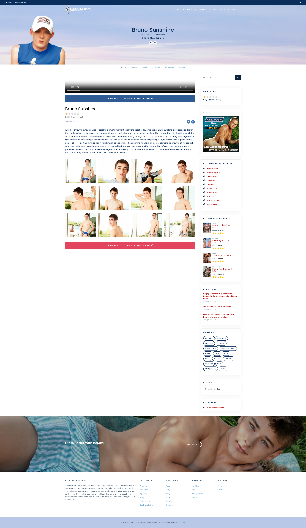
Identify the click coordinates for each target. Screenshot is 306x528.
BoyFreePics (8, 2)
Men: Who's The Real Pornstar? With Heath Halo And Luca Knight (218, 315)
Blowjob (221, 343)
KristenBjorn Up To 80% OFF (221, 241)
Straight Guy (210, 369)
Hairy (226, 353)
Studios (213, 10)
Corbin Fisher (212, 192)
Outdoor (228, 358)
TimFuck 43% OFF (221, 255)
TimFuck (210, 184)
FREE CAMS (224, 10)
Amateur (209, 338)
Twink (223, 369)
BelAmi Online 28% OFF (221, 226)
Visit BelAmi (192, 444)
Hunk (207, 358)
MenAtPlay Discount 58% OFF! (222, 270)
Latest (144, 67)
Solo (219, 364)
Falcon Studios (213, 200)
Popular (149, 35)
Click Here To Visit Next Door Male (129, 98)
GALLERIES (187, 10)
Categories (200, 10)
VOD (234, 10)
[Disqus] (130, 284)
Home (177, 10)
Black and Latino (228, 348)
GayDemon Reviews (215, 408)
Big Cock (209, 343)
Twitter (221, 490)
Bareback (221, 338)
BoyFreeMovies (20, 2)
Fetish (207, 353)
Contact (221, 486)
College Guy (210, 348)
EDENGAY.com (179, 522)
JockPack (211, 180)
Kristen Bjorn (212, 204)
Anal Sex (209, 364)
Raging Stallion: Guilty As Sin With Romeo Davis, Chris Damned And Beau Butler (220, 296)
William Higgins (213, 172)
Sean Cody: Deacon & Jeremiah (217, 306)
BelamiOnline (212, 168)
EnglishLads (212, 188)
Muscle (217, 358)
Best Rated (156, 67)
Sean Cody (212, 176)
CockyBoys (211, 196)
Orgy (217, 353)
